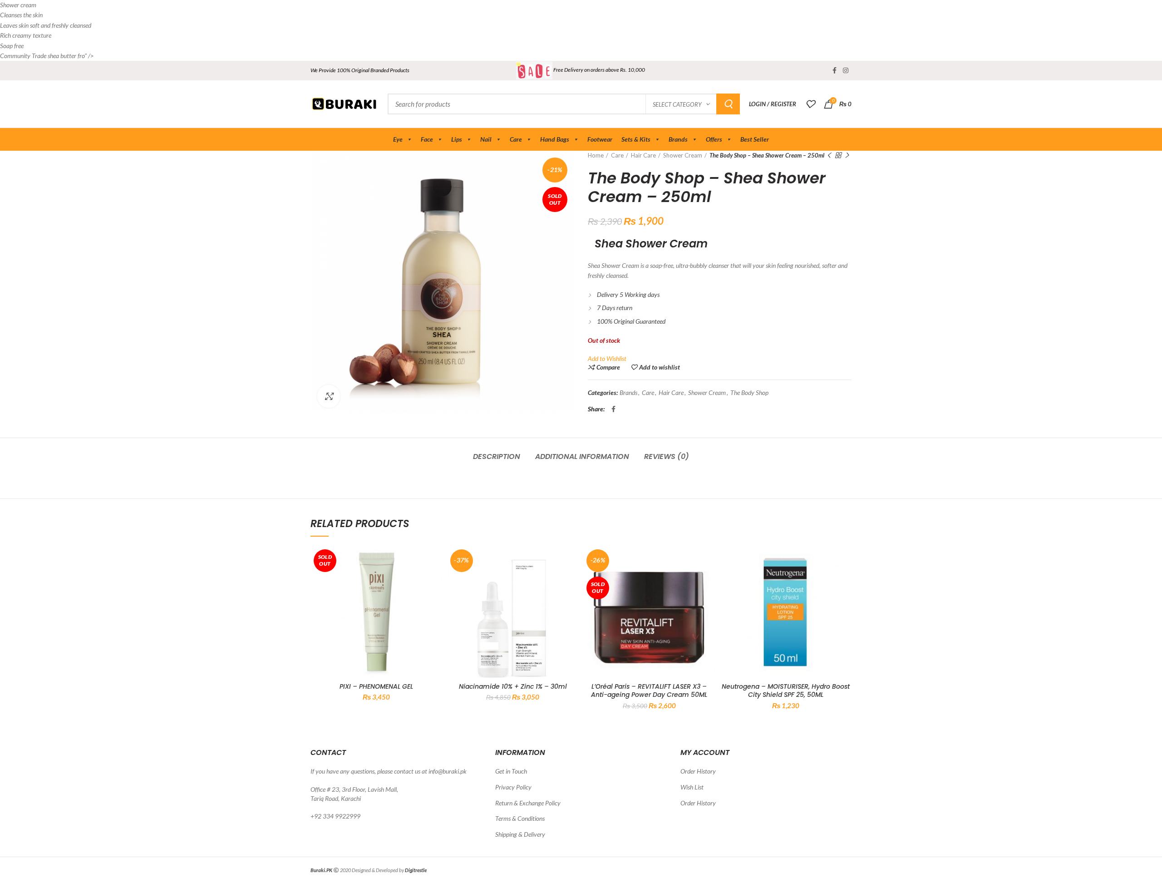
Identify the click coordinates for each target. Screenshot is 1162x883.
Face (427, 139)
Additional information (582, 456)
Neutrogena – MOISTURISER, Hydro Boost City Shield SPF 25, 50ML (786, 690)
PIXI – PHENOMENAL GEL (376, 686)
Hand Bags (554, 139)
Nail (486, 139)
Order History (698, 771)
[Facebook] (834, 70)
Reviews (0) (666, 456)
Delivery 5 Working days (628, 294)
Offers (714, 139)
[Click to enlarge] (328, 396)
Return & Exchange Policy (528, 803)
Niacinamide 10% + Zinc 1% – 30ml (513, 686)
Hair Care (643, 155)
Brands (678, 139)
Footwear (599, 139)
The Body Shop (749, 392)
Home (596, 155)
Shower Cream (682, 155)
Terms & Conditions (520, 818)
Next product (847, 155)
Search (728, 104)
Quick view (435, 581)
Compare (608, 367)
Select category (677, 104)
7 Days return (614, 307)
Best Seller (754, 139)
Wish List (692, 787)
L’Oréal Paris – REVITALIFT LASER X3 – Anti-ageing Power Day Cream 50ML (649, 690)
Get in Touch (511, 771)
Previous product (828, 155)
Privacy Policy (513, 787)
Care (516, 139)
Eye (398, 139)
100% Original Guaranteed (631, 321)
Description (496, 456)
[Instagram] (846, 70)
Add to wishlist (659, 367)
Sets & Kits (635, 139)
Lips (456, 139)
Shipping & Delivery (520, 834)
